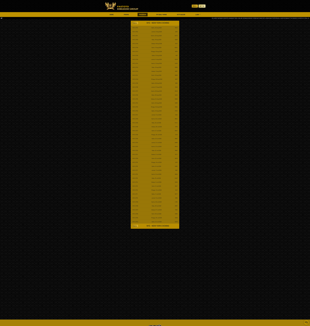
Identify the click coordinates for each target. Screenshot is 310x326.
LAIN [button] (197, 14)
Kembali (135, 23)
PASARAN (142, 14)
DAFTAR (202, 6)
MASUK (195, 6)
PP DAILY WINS (161, 14)
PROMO (126, 14)
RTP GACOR (181, 14)
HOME (112, 14)
